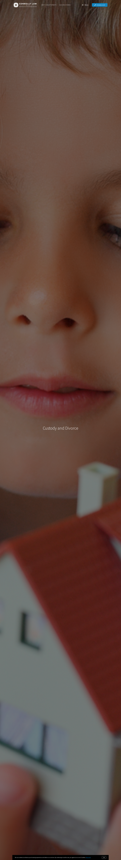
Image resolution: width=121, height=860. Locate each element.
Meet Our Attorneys (48, 5)
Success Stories (65, 5)
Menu (86, 5)
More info (88, 857)
